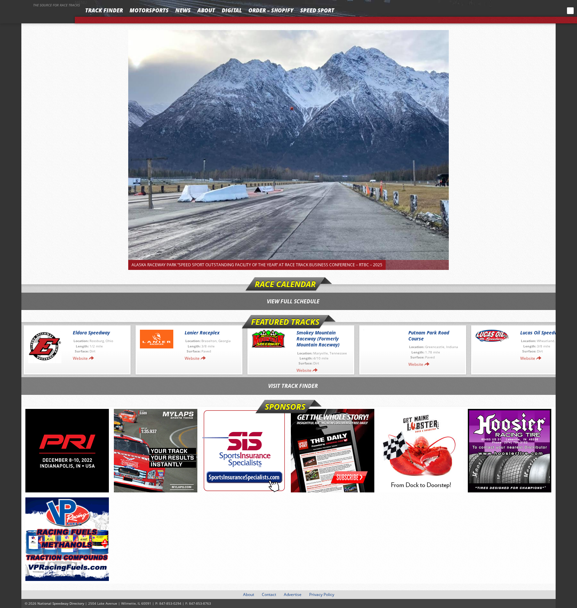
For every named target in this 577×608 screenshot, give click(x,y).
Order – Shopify (271, 10)
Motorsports (149, 10)
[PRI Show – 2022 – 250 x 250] (67, 450)
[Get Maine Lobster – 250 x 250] (421, 450)
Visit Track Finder (293, 386)
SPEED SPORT (317, 10)
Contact (269, 594)
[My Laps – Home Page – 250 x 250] (155, 450)
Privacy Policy (321, 594)
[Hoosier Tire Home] (509, 450)
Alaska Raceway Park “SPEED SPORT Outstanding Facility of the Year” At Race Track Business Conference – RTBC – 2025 (257, 265)
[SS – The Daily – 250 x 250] (332, 450)
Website (80, 358)
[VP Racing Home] (67, 539)
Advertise (293, 594)
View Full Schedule (293, 301)
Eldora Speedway (91, 332)
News (183, 10)
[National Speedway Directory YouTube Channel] (552, 10)
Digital (232, 10)
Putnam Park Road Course (428, 335)
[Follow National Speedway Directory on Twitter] (537, 10)
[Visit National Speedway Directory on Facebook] (527, 10)
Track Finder (104, 10)
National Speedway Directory (40, 14)
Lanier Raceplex (202, 332)
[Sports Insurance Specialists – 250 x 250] (244, 450)
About (206, 10)
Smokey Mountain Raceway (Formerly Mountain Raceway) (318, 338)
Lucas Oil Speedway (541, 332)
